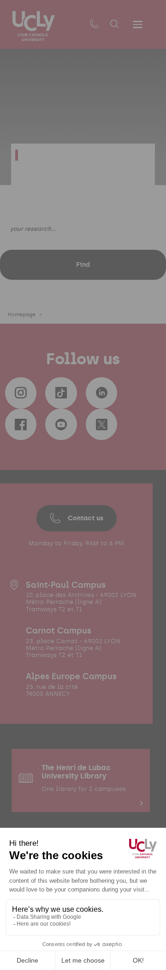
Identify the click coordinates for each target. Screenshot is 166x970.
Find (83, 264)
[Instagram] (20, 393)
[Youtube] (61, 424)
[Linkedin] (101, 393)
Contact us (85, 518)
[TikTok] (61, 393)
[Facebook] (20, 424)
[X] (101, 424)
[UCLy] (33, 26)
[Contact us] (94, 24)
